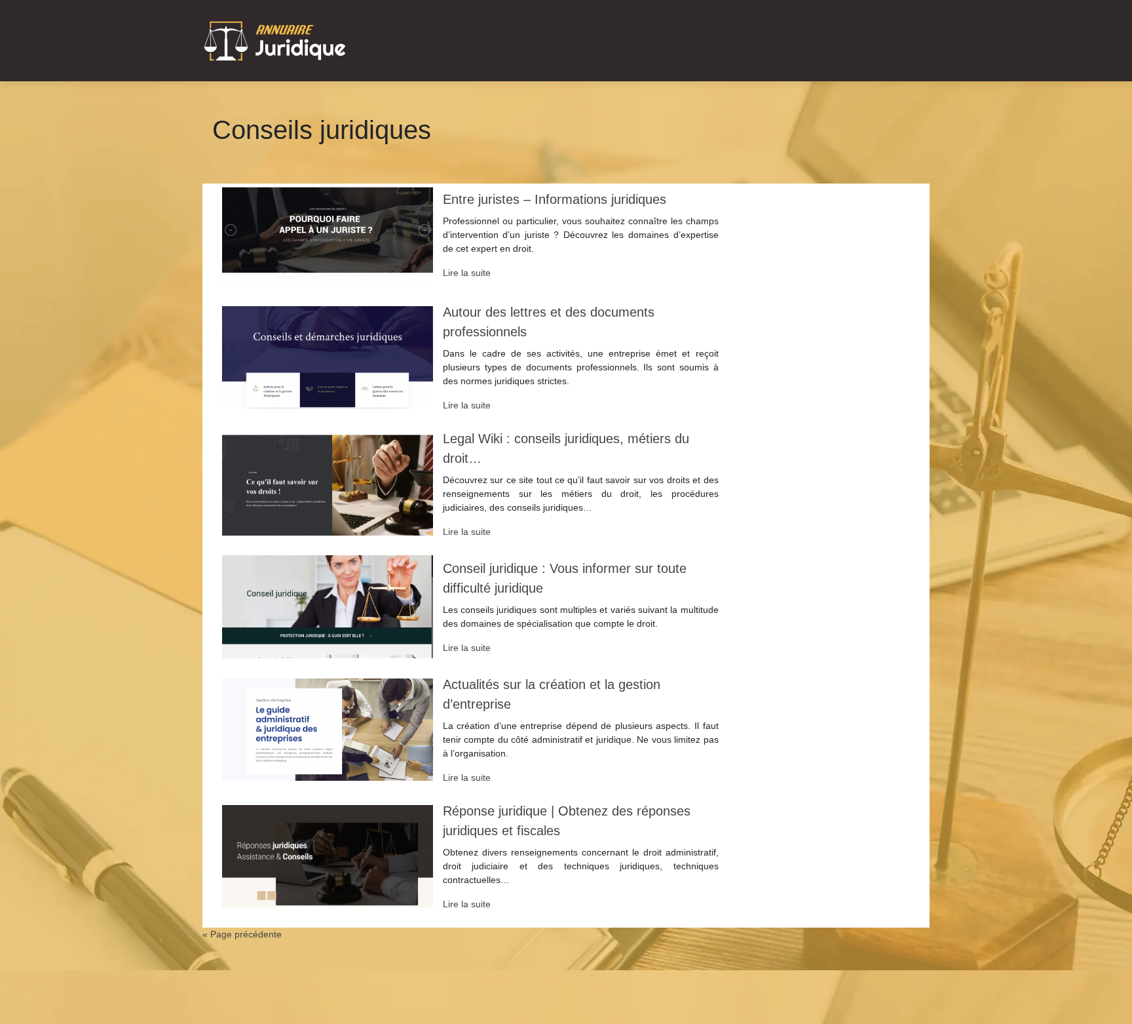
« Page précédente (242, 934)
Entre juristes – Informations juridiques (554, 199)
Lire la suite (467, 272)
